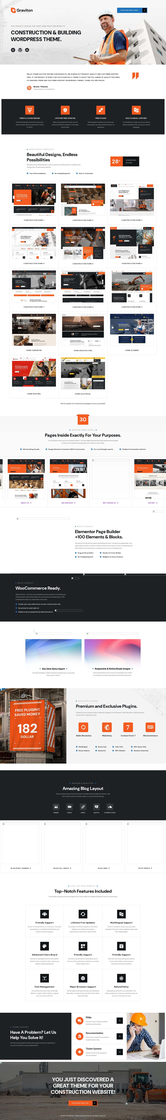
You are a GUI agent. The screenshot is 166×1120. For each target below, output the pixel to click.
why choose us (104, 503)
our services (62, 503)
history (146, 503)
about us (20, 503)
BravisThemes (87, 1116)
